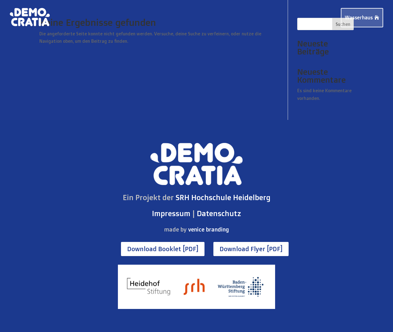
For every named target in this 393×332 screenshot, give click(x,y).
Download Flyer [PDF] (251, 249)
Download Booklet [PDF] (162, 249)
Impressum (171, 213)
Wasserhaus (359, 17)
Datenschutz (219, 213)
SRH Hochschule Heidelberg (223, 197)
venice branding (208, 229)
